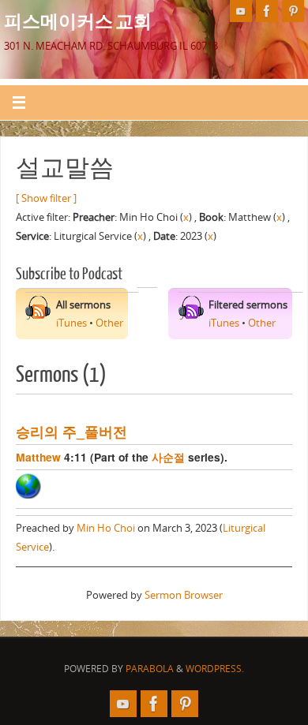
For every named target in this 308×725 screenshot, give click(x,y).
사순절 (168, 457)
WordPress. (215, 668)
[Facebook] (267, 11)
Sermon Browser (184, 595)
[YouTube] (241, 11)
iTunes (71, 323)
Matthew (38, 457)
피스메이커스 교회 (78, 20)
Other (109, 323)
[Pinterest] (293, 11)
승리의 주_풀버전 (71, 431)
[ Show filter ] (46, 198)
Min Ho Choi (106, 528)
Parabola (150, 668)
